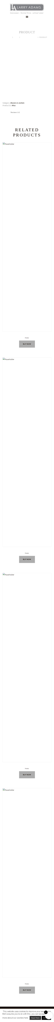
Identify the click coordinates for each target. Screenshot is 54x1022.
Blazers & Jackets (29, 37)
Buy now (27, 344)
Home (9, 37)
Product (27, 338)
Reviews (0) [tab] (15, 112)
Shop (16, 37)
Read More (35, 1018)
